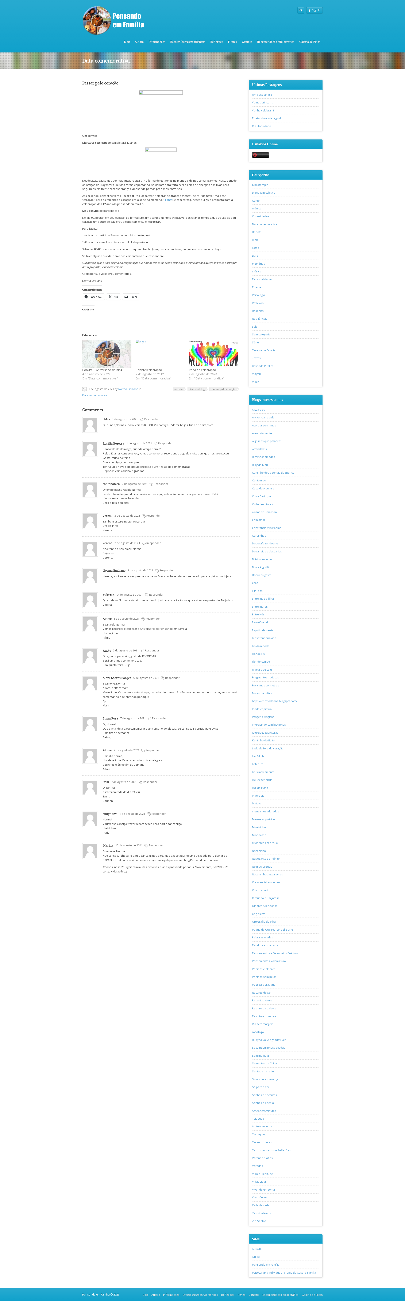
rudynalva (110, 814)
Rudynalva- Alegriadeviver (269, 1040)
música (256, 271)
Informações (157, 42)
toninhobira (111, 484)
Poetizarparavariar (264, 984)
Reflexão (258, 303)
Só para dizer (260, 1087)
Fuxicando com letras (265, 685)
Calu (106, 782)
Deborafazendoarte (265, 543)
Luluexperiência (262, 780)
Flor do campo (261, 661)
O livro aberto (261, 890)
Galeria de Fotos (309, 42)
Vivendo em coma (263, 1189)
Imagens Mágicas (263, 717)
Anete (107, 650)
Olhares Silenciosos (265, 906)
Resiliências (259, 318)
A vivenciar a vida (263, 417)
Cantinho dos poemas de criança (273, 472)
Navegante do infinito (266, 858)
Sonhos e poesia (263, 1103)
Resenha (258, 311)
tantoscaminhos (262, 1126)
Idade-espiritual (262, 709)
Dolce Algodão (261, 567)
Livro (255, 255)
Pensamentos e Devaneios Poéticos (275, 953)
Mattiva (257, 803)
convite (178, 389)
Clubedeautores (262, 504)
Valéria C (109, 595)
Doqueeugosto (261, 575)
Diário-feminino (262, 559)
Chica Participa (261, 496)
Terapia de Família (263, 350)
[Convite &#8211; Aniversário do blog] (106, 354)
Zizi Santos (259, 1221)
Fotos (255, 248)
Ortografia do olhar (264, 921)
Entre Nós (258, 614)
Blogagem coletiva (263, 192)
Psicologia (258, 295)
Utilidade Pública (262, 366)
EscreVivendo (261, 622)
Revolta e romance (264, 1016)
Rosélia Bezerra (113, 443)
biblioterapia (260, 185)
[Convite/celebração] (160, 354)
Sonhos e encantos (264, 1095)
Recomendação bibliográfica (275, 42)
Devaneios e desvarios (267, 551)
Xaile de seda (261, 1205)
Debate (257, 232)
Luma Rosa (110, 718)
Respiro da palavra (264, 1008)
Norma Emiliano (128, 389)
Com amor (258, 520)
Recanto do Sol (261, 992)
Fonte (168, 200)
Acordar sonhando (264, 425)
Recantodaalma (262, 1000)
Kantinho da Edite (263, 740)
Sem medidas (261, 1055)
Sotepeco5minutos (264, 1111)
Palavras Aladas (262, 937)
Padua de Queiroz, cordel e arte (272, 929)
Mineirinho (259, 827)
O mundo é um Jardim (265, 898)
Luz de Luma (260, 788)
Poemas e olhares (263, 969)
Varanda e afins (262, 1158)
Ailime (107, 619)
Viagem (257, 374)
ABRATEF (257, 1249)
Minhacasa (259, 835)
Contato (247, 42)
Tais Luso (258, 1118)
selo (255, 326)
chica (106, 419)
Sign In (316, 10)
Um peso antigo (262, 94)
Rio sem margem (262, 1024)
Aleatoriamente (262, 433)
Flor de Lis (258, 654)
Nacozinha (259, 851)
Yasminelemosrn (263, 1213)
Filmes (232, 42)
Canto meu (259, 480)
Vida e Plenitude (262, 1174)
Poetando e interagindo (267, 118)
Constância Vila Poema (266, 528)
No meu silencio (262, 866)
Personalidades (262, 279)
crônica (256, 208)
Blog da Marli (260, 465)
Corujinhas (259, 535)
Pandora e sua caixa (265, 945)
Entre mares (260, 606)
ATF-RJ (256, 1257)
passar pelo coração (223, 389)
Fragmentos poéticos (265, 677)
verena (107, 516)
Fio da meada (260, 646)
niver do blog (197, 389)
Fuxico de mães (262, 693)
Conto (256, 200)
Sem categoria (261, 334)
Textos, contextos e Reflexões (271, 1150)
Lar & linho (259, 756)
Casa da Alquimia (263, 488)
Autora (139, 42)
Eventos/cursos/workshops (187, 42)
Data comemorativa (94, 395)
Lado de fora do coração (268, 748)
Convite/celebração (149, 370)
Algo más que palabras (267, 441)
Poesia (256, 287)
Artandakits (259, 449)
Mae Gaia (258, 795)
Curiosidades (260, 216)
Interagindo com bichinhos (269, 724)
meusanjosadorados (265, 811)
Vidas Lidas (259, 1181)
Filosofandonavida (264, 638)
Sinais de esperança (265, 1079)
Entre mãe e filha (263, 598)
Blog (127, 42)
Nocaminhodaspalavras (267, 874)
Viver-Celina (259, 1197)
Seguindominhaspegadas (268, 1047)
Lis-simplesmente (263, 772)
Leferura (257, 764)
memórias (258, 263)
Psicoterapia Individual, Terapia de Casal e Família (284, 1272)
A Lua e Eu (258, 409)
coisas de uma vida (264, 512)
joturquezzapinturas (265, 732)
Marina (108, 845)
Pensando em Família (265, 1264)
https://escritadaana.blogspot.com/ (274, 701)
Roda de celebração (202, 370)
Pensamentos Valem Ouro (269, 961)
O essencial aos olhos (266, 882)
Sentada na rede (263, 1071)
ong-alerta (258, 914)
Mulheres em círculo (265, 843)
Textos (256, 358)
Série (255, 342)
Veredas (257, 1166)
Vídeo (255, 382)
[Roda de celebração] (213, 354)
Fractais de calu (262, 669)
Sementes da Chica (264, 1063)
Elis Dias (257, 591)
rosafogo (258, 1032)
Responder (151, 419)
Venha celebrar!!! (263, 110)
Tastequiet (259, 1134)
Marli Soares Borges (117, 678)
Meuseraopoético (263, 819)
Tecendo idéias (262, 1142)
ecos (255, 583)
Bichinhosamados (263, 457)
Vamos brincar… (262, 102)
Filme (255, 240)
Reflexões (216, 42)
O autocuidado (261, 126)
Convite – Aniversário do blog (102, 370)
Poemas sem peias (264, 977)
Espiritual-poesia (263, 630)
